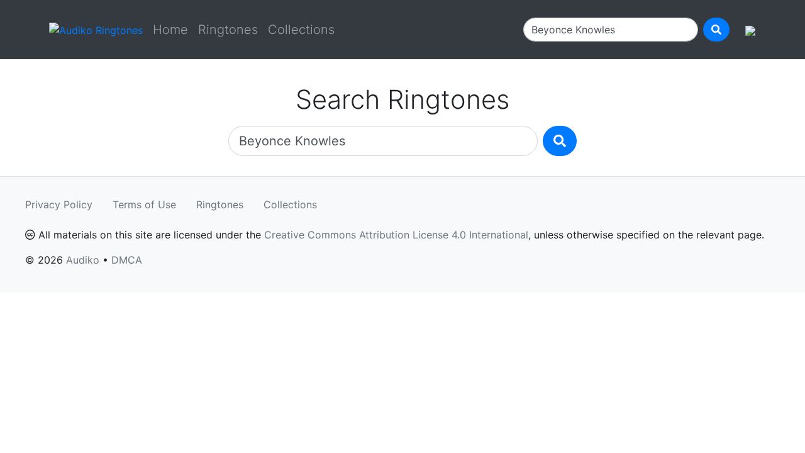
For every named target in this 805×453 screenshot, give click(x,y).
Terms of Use (144, 204)
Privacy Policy (58, 204)
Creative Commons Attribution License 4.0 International (396, 234)
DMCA (126, 260)
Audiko (82, 260)
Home (170, 29)
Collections (301, 29)
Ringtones (228, 29)
